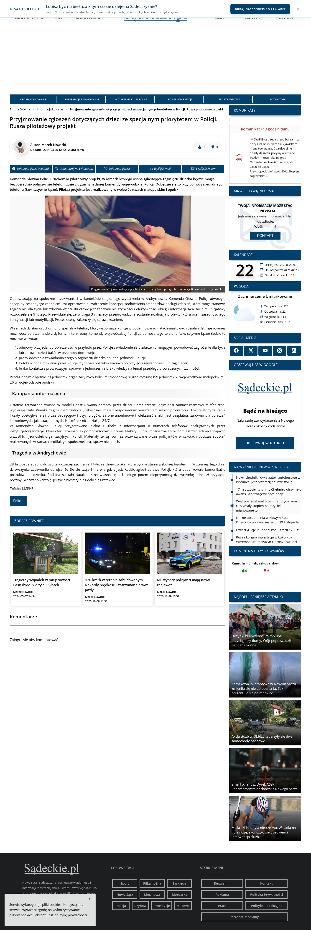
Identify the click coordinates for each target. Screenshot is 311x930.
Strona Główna (20, 109)
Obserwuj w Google (265, 443)
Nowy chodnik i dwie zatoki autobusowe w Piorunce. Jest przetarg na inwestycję (268, 479)
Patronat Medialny (244, 917)
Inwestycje (161, 906)
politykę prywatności (70, 915)
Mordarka (179, 894)
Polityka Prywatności (266, 894)
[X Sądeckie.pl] (250, 351)
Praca (222, 906)
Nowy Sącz (125, 894)
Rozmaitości (278, 99)
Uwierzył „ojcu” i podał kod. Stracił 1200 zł (268, 530)
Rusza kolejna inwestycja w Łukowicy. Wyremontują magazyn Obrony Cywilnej (266, 539)
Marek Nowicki (53, 144)
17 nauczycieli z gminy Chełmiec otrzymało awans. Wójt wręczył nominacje (268, 491)
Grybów (140, 906)
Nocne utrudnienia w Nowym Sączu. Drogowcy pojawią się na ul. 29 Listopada (267, 519)
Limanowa (152, 894)
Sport (124, 883)
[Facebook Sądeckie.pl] (236, 351)
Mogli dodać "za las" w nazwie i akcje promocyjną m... (265, 569)
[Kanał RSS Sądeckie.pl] (294, 351)
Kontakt (265, 235)
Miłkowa (183, 906)
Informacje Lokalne (33, 99)
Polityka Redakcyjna (266, 906)
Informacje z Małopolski (82, 99)
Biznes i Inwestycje (180, 99)
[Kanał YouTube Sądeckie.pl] (265, 351)
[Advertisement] (155, 60)
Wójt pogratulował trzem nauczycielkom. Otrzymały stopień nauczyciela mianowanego (267, 505)
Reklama (222, 894)
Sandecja (179, 883)
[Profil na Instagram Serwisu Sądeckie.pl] (279, 351)
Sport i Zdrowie (229, 99)
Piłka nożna (152, 883)
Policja (18, 500)
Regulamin (222, 883)
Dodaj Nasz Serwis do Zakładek (260, 9)
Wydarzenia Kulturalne (131, 99)
